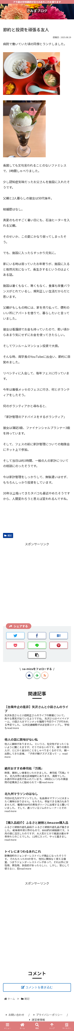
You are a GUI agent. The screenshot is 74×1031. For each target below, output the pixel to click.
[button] (66, 604)
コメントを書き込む (39, 987)
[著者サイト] (29, 675)
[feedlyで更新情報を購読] (37, 675)
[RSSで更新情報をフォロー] (44, 675)
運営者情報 (38, 1020)
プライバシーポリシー (49, 1015)
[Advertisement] (37, 584)
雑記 (9, 535)
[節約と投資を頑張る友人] (59, 635)
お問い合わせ (16, 1015)
